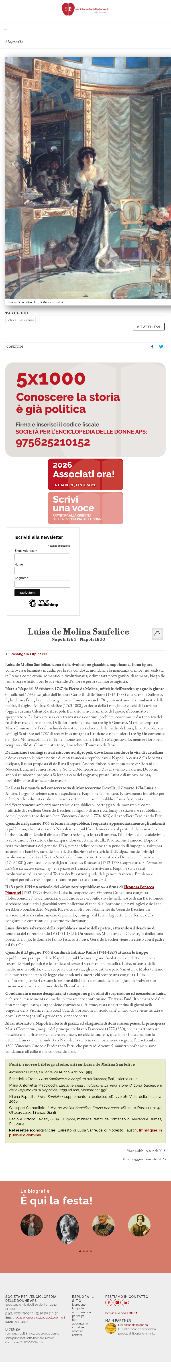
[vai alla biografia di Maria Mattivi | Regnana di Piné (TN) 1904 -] (103, 1225)
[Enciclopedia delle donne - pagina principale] (85, 9)
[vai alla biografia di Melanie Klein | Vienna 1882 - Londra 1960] (67, 1229)
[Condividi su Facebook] (152, 346)
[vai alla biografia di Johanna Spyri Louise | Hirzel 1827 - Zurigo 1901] (139, 1225)
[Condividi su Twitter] (161, 346)
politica (11, 320)
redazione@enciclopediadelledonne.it (40, 1317)
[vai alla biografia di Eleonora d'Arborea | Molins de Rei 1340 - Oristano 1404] (31, 1225)
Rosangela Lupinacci (29, 654)
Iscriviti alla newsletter (120, 1313)
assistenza (27, 320)
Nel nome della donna (133, 1325)
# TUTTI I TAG (149, 326)
